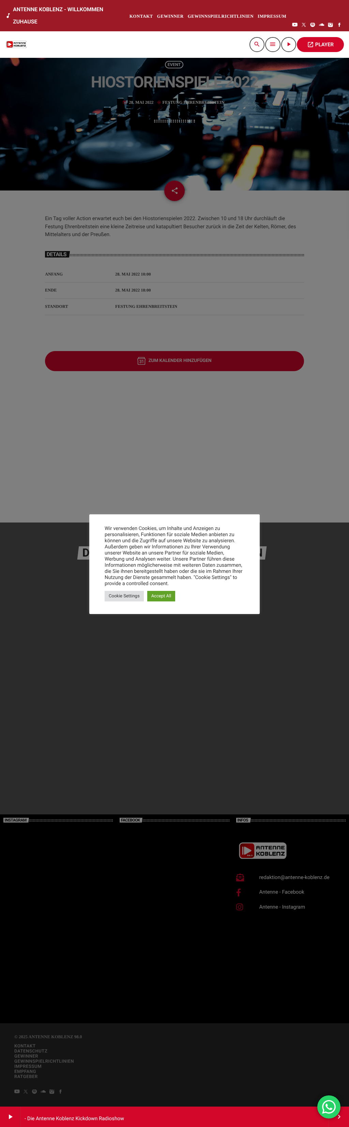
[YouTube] (295, 25)
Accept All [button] (161, 596)
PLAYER (320, 44)
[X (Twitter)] (303, 25)
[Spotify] (313, 25)
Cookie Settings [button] (124, 596)
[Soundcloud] (321, 25)
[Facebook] (339, 25)
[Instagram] (330, 25)
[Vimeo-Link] (17, 44)
